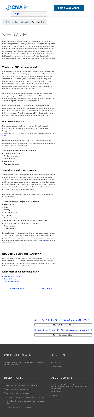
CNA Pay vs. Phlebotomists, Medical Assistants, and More (25, 397)
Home (10, 22)
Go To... (17, 13)
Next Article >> (48, 288)
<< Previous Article (15, 288)
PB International (56, 367)
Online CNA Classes (57, 363)
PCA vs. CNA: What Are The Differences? (19, 408)
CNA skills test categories (12, 276)
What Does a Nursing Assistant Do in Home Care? (22, 385)
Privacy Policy (56, 392)
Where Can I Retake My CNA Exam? (18, 389)
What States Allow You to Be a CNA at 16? (20, 393)
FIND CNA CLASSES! (69, 8)
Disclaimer (55, 395)
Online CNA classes (10, 279)
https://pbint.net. (56, 388)
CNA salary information (11, 282)
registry (44, 240)
